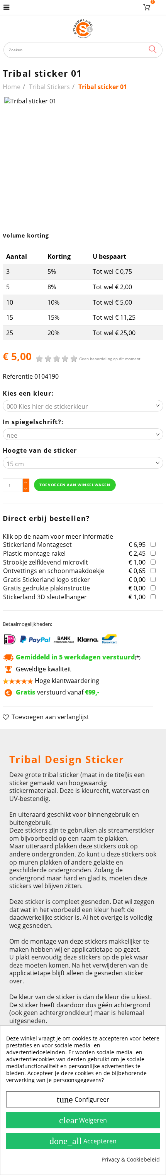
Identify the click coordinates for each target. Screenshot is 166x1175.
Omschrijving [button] (28, 738)
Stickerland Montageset (37, 544)
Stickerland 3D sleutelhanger (45, 597)
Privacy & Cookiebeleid (131, 1159)
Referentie (18, 377)
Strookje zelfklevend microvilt (45, 562)
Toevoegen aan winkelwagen (74, 484)
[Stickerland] (83, 28)
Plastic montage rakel (34, 553)
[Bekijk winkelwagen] (148, 7)
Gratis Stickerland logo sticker (46, 579)
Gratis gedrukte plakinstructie (46, 588)
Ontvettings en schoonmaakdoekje (53, 570)
